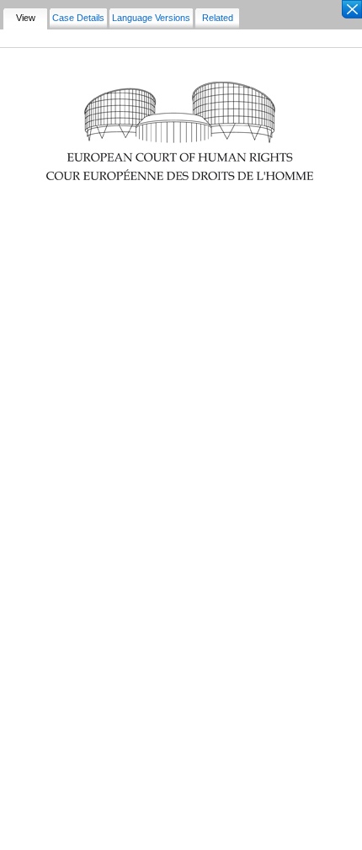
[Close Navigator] (351, 10)
